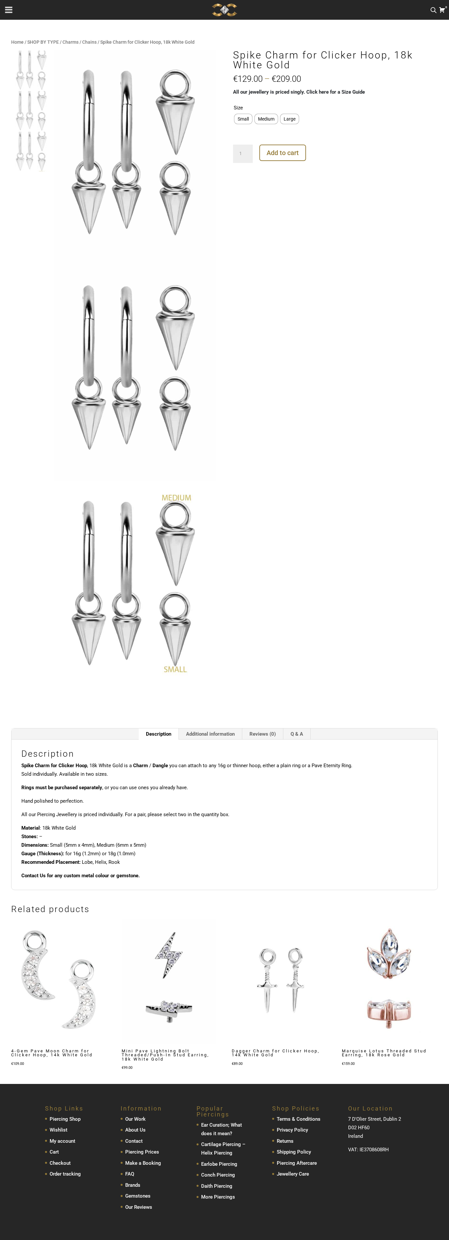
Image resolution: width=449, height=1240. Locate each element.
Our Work (135, 1119)
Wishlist (58, 1130)
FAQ (129, 1174)
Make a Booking (143, 1163)
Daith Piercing (216, 1186)
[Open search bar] (433, 10)
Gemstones (138, 1196)
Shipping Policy (294, 1152)
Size (238, 108)
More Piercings (218, 1197)
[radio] (243, 119)
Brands (132, 1185)
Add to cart (283, 153)
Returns (285, 1141)
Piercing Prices (142, 1152)
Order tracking (65, 1174)
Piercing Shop (65, 1119)
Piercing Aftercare (297, 1163)
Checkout (60, 1163)
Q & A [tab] (297, 734)
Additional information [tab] (210, 734)
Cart (54, 1152)
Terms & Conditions (298, 1119)
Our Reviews (138, 1207)
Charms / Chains (79, 42)
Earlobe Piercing (219, 1164)
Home (17, 42)
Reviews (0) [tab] (262, 734)
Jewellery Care (293, 1174)
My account (62, 1141)
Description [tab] (158, 734)
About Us (135, 1130)
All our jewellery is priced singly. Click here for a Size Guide (299, 92)
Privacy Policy (292, 1130)
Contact (134, 1141)
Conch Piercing (218, 1175)
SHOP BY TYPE (43, 42)
